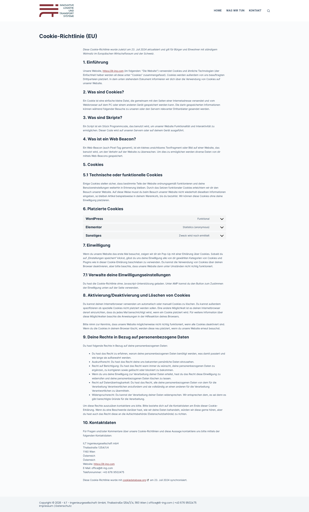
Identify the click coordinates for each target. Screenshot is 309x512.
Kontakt (255, 10)
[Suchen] (268, 10)
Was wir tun (235, 10)
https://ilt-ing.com (113, 70)
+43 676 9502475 (186, 502)
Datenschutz (63, 506)
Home (218, 10)
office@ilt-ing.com (160, 502)
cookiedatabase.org (134, 479)
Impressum (46, 506)
